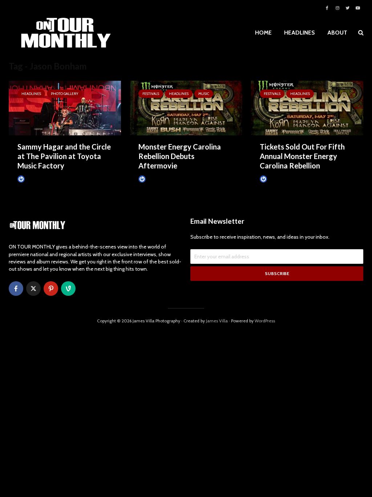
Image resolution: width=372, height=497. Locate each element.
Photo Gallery (64, 93)
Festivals (150, 93)
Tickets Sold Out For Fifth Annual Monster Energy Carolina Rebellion (302, 156)
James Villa (35, 179)
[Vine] (68, 288)
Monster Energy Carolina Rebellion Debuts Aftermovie (179, 156)
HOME (263, 32)
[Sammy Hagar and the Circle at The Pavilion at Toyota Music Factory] (65, 107)
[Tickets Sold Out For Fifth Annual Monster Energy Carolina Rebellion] (307, 107)
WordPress (265, 320)
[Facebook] (16, 288)
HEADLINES (299, 32)
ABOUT (337, 32)
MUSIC (203, 93)
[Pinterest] (51, 288)
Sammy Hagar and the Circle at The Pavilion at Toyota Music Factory (64, 156)
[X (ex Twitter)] (33, 288)
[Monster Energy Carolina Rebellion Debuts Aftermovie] (186, 107)
